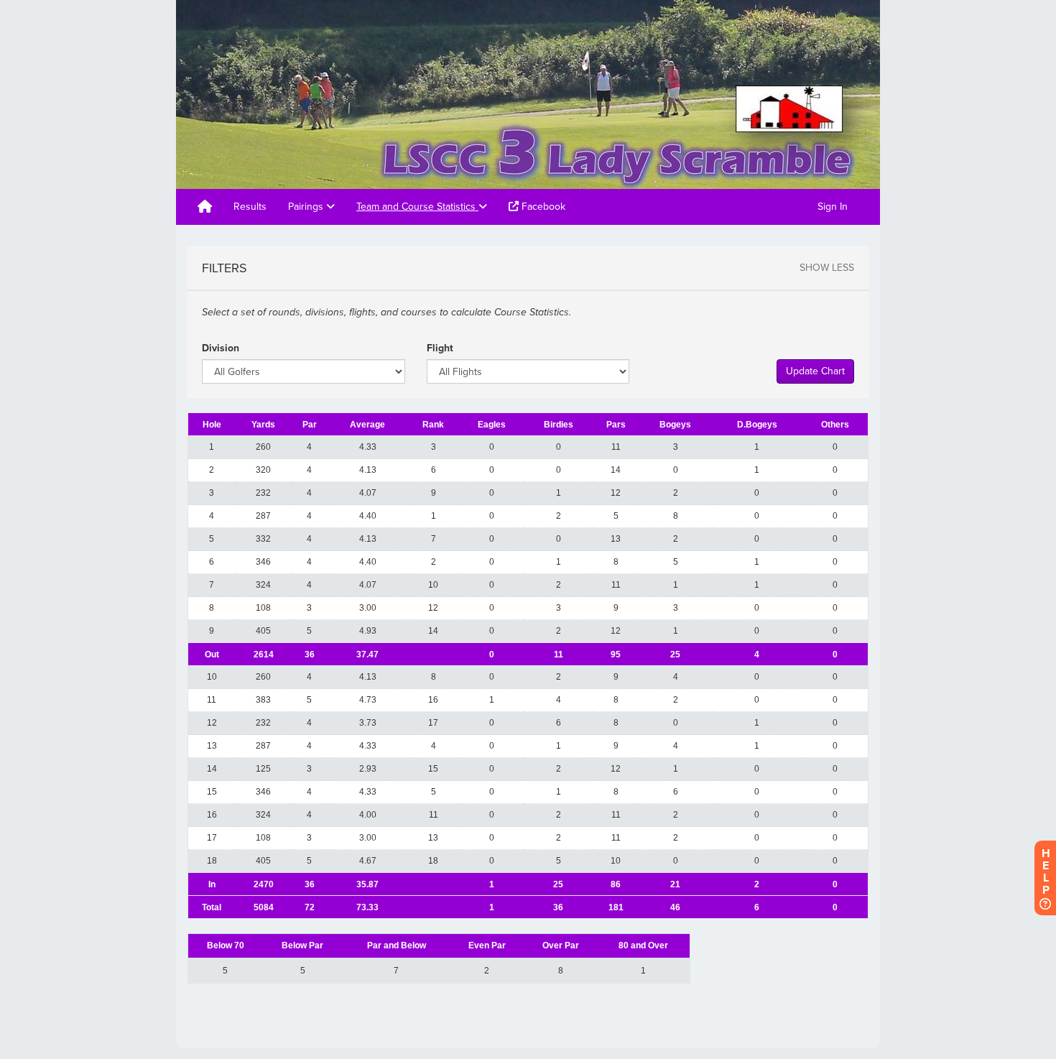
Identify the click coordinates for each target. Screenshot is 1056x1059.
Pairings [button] (307, 206)
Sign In (833, 206)
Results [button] (250, 206)
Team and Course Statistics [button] (417, 206)
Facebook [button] (542, 206)
